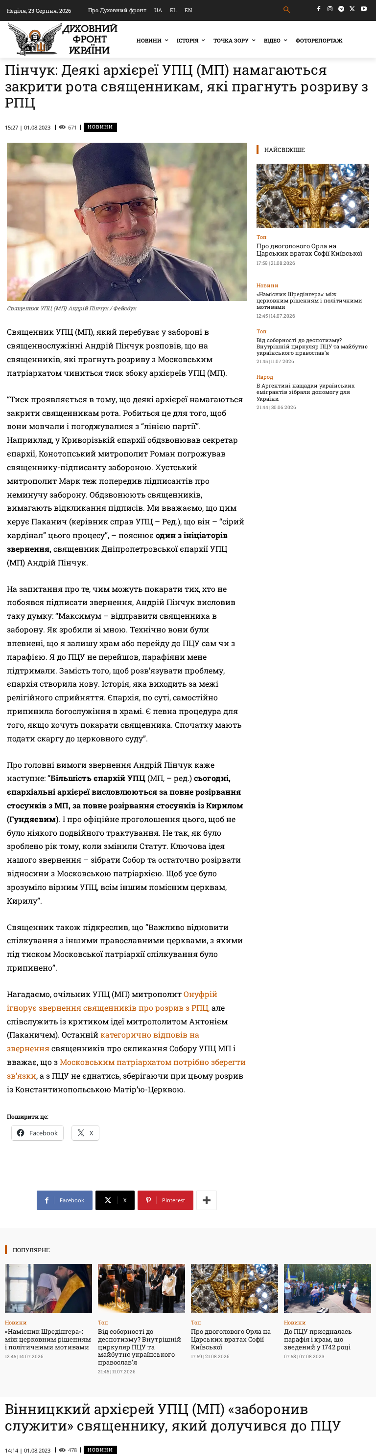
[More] (206, 1200)
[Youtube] (363, 9)
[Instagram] (330, 9)
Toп (262, 236)
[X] (352, 9)
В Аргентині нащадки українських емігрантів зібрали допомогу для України (305, 392)
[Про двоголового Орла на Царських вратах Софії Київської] (313, 196)
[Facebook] (319, 9)
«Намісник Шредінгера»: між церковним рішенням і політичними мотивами (309, 300)
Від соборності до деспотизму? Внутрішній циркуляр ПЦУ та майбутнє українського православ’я (312, 346)
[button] (287, 10)
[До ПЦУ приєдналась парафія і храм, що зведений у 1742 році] (327, 1288)
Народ (265, 376)
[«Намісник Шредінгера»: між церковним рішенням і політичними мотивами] (48, 1288)
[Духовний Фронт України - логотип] (62, 39)
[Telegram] (341, 9)
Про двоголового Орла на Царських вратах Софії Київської (309, 249)
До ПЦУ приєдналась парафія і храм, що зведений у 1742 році (318, 1339)
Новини (100, 127)
